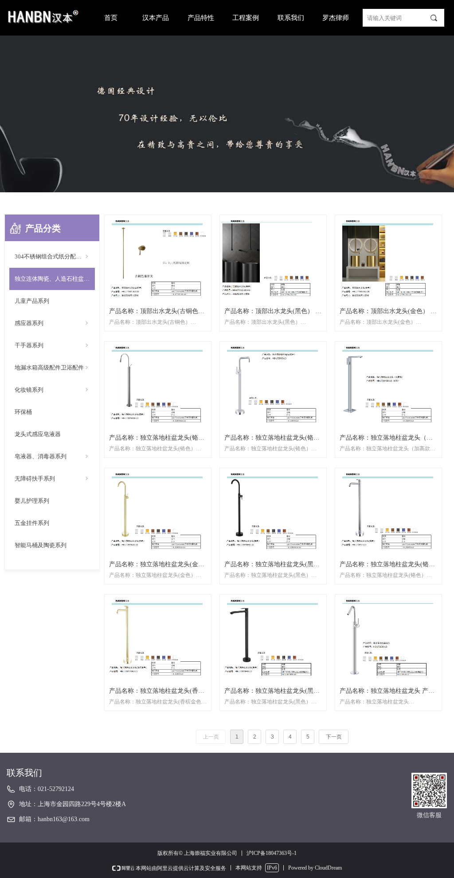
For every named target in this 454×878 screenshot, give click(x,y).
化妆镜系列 (52, 389)
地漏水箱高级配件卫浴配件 (52, 367)
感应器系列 (52, 323)
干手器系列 (52, 345)
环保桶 (23, 412)
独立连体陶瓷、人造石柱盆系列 (55, 278)
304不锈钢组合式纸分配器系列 (54, 256)
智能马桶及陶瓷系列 (41, 545)
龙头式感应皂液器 (38, 434)
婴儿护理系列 (32, 500)
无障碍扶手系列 (52, 478)
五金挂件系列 (32, 523)
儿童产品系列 (32, 301)
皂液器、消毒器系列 (52, 456)
